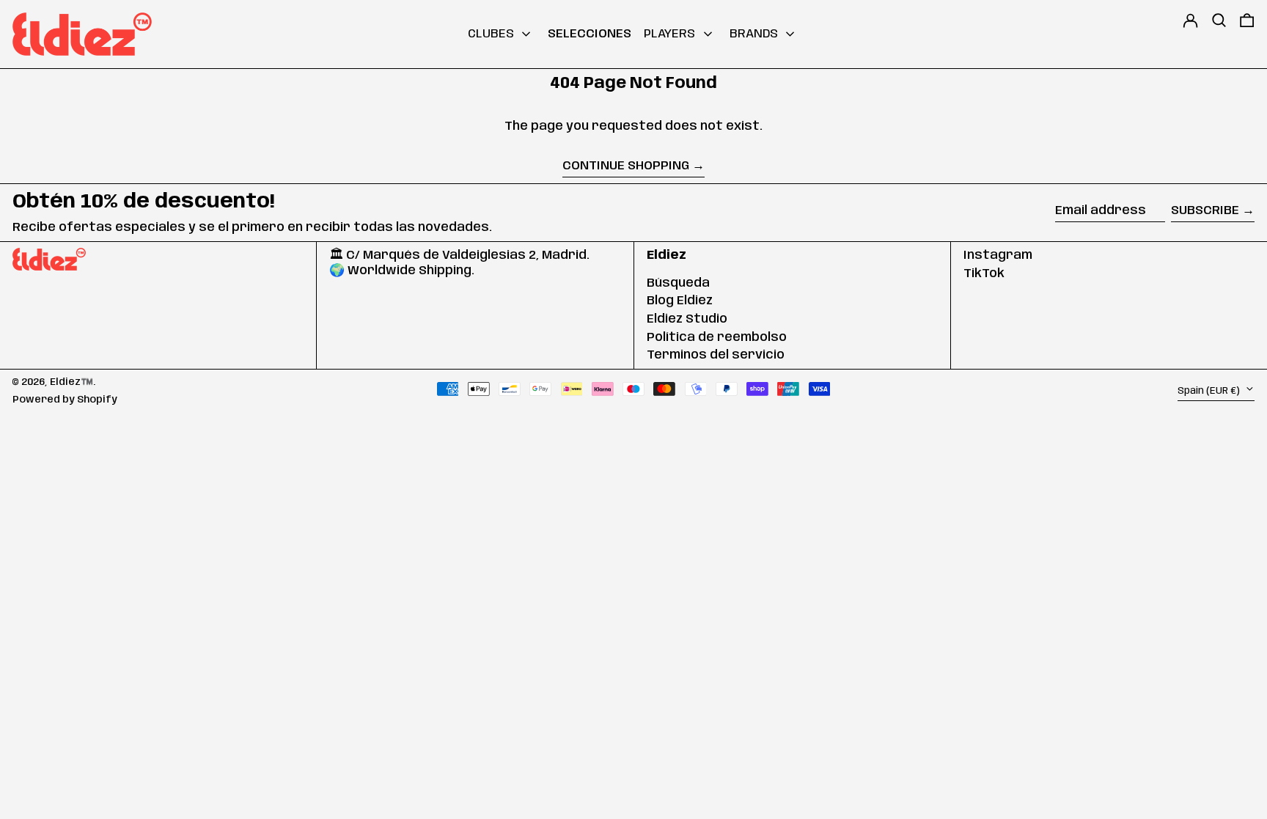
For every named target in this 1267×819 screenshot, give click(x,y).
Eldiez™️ (71, 382)
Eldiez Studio (687, 319)
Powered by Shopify (64, 399)
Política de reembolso (717, 337)
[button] (1219, 34)
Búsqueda (678, 283)
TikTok (984, 273)
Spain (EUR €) (1210, 391)
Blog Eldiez (680, 300)
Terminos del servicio (716, 354)
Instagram (997, 255)
